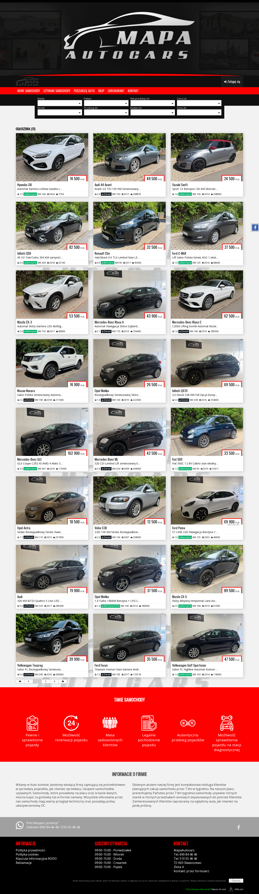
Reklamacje (24, 863)
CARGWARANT (116, 90)
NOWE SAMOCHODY (28, 90)
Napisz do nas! (206, 889)
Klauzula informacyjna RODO (36, 858)
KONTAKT (133, 90)
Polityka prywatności (30, 850)
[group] (129, 38)
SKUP (101, 90)
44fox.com (239, 889)
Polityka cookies (27, 854)
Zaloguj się (233, 81)
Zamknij (236, 880)
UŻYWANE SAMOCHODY (56, 90)
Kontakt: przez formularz (191, 871)
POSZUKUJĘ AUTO (84, 90)
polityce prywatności (217, 880)
